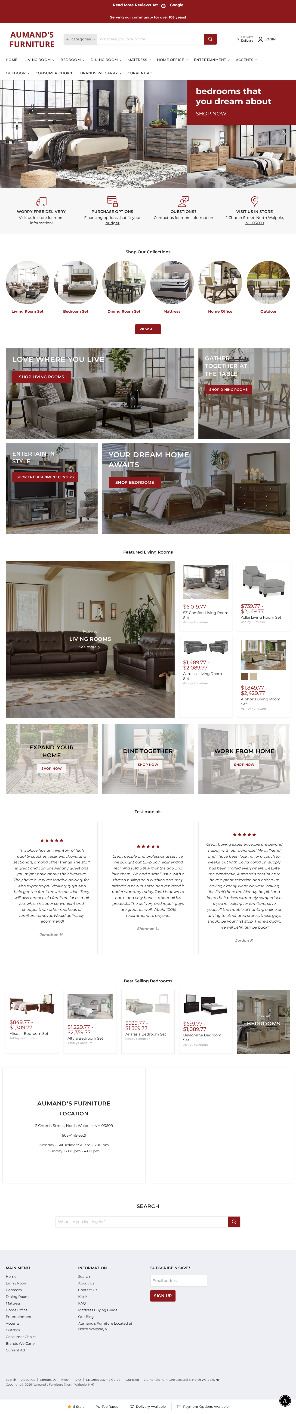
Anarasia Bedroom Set (145, 1034)
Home (12, 60)
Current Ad (140, 73)
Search (84, 1276)
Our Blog (86, 1316)
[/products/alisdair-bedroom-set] (32, 1004)
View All (148, 329)
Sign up (163, 1295)
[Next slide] (283, 134)
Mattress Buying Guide (97, 1310)
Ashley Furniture (195, 622)
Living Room (38, 60)
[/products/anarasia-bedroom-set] (148, 1004)
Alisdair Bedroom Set (29, 1033)
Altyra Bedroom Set (85, 1038)
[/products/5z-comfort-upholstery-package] (205, 582)
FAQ (82, 1303)
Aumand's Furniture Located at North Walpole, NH (182, 1379)
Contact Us (87, 1290)
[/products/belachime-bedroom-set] (205, 1005)
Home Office (171, 60)
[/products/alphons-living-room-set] (263, 655)
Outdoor (16, 73)
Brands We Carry (99, 73)
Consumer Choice (55, 73)
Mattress (138, 60)
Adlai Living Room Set (261, 617)
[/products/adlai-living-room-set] (263, 581)
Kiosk (82, 1296)
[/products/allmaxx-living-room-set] (205, 647)
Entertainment (210, 60)
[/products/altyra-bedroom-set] (90, 1006)
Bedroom (71, 60)
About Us (86, 1283)
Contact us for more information (183, 217)
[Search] (210, 39)
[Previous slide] (12, 134)
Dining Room (105, 60)
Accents (245, 60)
